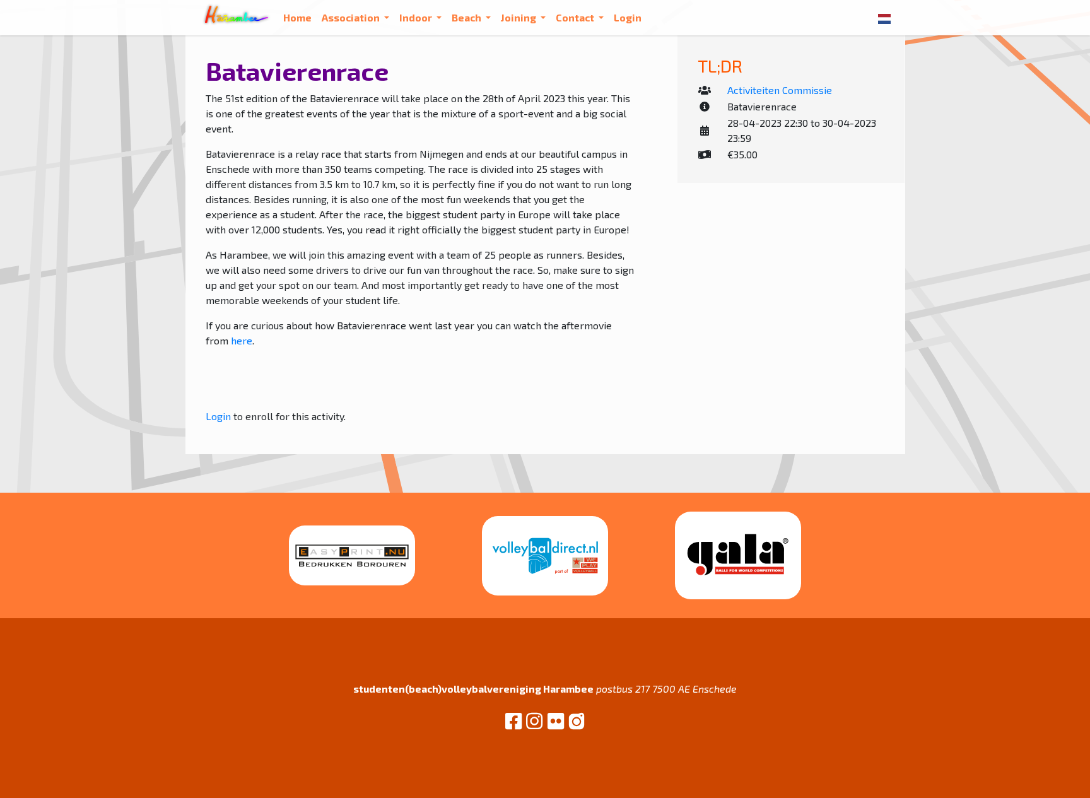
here (241, 340)
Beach (467, 17)
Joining (519, 17)
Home (297, 17)
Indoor (416, 17)
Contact (576, 17)
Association (352, 17)
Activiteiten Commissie (779, 90)
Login (628, 17)
